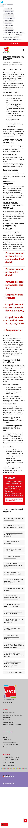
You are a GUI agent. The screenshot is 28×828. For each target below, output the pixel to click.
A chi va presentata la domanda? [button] (11, 542)
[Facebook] (3, 702)
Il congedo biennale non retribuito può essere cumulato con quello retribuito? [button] (12, 664)
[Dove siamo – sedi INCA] (25, 820)
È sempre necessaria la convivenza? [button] (12, 628)
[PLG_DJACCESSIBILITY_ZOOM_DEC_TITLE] (23, 32)
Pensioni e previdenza (8, 712)
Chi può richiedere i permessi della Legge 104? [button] (13, 519)
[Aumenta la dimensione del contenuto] (24, 32)
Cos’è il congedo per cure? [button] (14, 672)
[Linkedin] (17, 43)
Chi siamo (5, 735)
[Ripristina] (1, 6)
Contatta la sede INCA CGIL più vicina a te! (14, 500)
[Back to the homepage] (6, 50)
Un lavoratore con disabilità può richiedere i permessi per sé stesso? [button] (12, 597)
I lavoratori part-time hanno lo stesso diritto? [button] (12, 605)
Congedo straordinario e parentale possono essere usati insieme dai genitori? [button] (14, 646)
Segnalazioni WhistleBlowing (10, 744)
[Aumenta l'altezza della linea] (18, 37)
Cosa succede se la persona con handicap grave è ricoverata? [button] (13, 534)
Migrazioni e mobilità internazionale (12, 724)
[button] (23, 50)
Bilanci (5, 737)
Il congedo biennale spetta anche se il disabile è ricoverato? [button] (13, 621)
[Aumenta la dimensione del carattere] (21, 35)
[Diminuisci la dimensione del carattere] (20, 35)
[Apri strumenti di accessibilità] (1, 1)
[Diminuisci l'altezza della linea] (16, 37)
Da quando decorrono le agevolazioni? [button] (12, 549)
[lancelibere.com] (14, 776)
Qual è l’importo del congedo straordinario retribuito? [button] (11, 637)
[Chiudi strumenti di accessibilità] (3, 6)
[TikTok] (13, 43)
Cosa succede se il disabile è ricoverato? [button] (13, 589)
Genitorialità (6, 719)
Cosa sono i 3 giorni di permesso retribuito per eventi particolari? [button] (14, 654)
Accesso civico (7, 739)
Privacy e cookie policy (9, 783)
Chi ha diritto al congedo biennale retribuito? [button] (13, 612)
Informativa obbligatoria (9, 742)
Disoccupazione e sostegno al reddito (12, 715)
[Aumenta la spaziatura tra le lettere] (20, 39)
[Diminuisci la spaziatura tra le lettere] (19, 39)
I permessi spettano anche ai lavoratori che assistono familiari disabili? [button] (13, 581)
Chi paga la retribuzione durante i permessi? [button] (12, 557)
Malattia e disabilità (8, 722)
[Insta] (11, 43)
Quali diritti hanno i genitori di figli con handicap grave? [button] (13, 565)
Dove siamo (6, 746)
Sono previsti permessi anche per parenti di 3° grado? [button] (13, 526)
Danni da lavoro (7, 717)
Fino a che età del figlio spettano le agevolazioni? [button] (12, 573)
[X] (15, 43)
